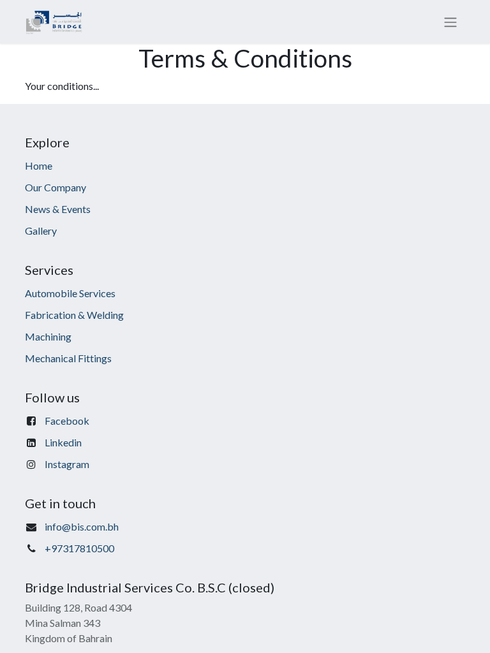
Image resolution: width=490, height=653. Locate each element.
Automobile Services (70, 293)
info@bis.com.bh (82, 526)
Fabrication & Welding (74, 315)
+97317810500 (79, 548)
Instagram (67, 464)
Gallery (41, 230)
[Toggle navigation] (450, 21)
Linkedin (63, 442)
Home (38, 165)
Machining (48, 336)
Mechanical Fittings (68, 358)
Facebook (67, 421)
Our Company (55, 187)
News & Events (58, 209)
